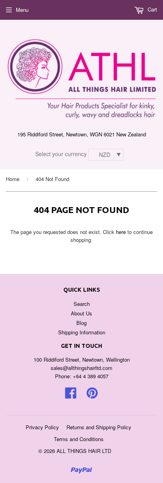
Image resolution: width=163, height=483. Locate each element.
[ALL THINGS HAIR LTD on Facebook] (71, 395)
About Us (81, 313)
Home (12, 179)
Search (82, 304)
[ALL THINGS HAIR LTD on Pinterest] (92, 395)
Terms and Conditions (79, 439)
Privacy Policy (42, 427)
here (121, 232)
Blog (81, 322)
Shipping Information (81, 332)
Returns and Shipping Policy (98, 427)
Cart (151, 9)
